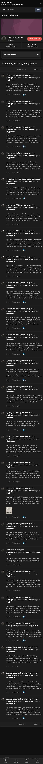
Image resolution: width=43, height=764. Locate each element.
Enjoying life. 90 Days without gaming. (20, 75)
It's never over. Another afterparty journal (22, 647)
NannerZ (27, 552)
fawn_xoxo (28, 181)
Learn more (4, 3)
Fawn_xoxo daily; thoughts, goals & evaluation (23, 179)
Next (35, 69)
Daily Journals (10, 80)
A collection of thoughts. (15, 549)
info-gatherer (12, 78)
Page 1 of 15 (20, 69)
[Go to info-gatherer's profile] (2, 76)
